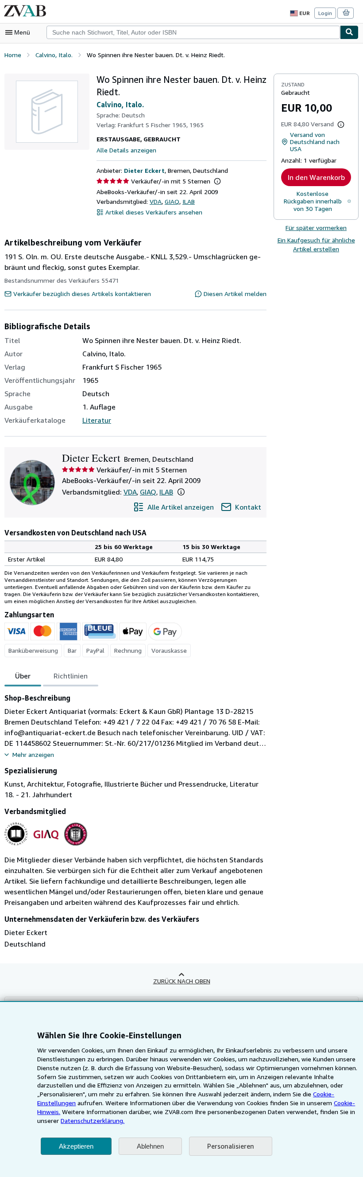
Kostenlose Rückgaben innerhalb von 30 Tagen (313, 201)
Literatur (96, 420)
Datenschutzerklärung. (92, 1120)
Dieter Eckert (144, 170)
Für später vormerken (316, 227)
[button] (217, 181)
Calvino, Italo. (120, 104)
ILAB (188, 201)
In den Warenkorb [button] (316, 177)
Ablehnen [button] (150, 1146)
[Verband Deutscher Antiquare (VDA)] (16, 845)
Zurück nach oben (181, 981)
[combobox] (193, 32)
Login (325, 13)
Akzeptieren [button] (76, 1146)
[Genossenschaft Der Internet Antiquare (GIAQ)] (45, 845)
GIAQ (172, 201)
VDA (156, 201)
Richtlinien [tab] (71, 675)
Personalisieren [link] (230, 1146)
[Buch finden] (349, 32)
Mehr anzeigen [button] (33, 754)
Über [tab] (23, 675)
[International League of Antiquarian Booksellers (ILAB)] (75, 845)
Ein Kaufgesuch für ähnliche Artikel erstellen (316, 244)
